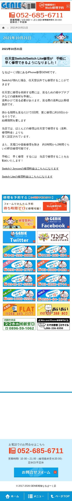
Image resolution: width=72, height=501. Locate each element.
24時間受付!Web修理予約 (53, 6)
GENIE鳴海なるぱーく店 (43, 486)
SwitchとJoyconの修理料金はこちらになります (30, 168)
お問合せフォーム (36, 472)
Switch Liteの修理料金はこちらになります (27, 176)
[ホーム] (4, 27)
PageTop (60, 496)
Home (12, 496)
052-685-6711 (36, 15)
